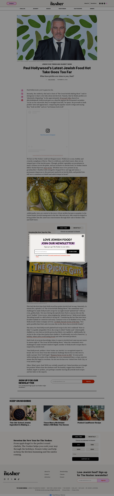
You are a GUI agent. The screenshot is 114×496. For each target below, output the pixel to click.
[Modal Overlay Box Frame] (57, 248)
